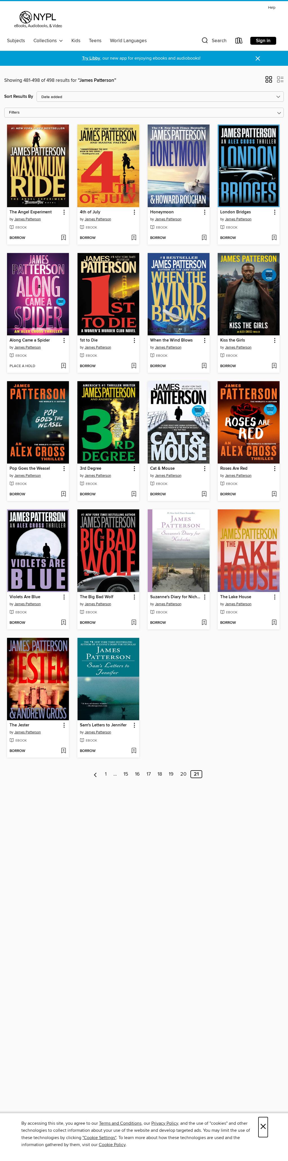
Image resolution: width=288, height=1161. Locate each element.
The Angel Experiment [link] (31, 212)
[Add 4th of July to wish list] (133, 238)
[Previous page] (95, 774)
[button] (213, 41)
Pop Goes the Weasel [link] (30, 468)
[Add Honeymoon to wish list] (204, 238)
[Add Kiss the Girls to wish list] (274, 366)
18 (160, 774)
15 (125, 774)
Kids (75, 41)
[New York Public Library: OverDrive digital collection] (37, 19)
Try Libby (91, 58)
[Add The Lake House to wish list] (274, 623)
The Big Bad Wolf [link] (96, 597)
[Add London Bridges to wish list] (274, 238)
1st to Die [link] (89, 340)
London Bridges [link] (235, 212)
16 (137, 774)
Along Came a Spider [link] (30, 340)
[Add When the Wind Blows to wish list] (204, 366)
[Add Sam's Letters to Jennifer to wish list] (133, 751)
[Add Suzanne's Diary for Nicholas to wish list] (204, 623)
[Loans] (239, 41)
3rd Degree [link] (90, 468)
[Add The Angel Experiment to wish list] (63, 238)
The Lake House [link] (235, 597)
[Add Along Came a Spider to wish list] (63, 366)
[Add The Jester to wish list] (63, 751)
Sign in (263, 41)
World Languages (128, 41)
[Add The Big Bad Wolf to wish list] (133, 623)
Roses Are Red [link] (234, 468)
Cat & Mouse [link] (162, 468)
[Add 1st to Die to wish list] (133, 366)
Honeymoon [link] (162, 212)
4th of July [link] (90, 212)
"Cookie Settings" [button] (99, 1137)
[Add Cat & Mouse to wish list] (204, 494)
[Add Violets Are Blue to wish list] (63, 623)
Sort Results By (18, 96)
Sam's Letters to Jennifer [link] (103, 725)
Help (271, 8)
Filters (14, 112)
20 (183, 774)
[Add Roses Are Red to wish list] (274, 494)
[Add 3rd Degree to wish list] (133, 494)
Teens (95, 41)
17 (149, 774)
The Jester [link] (19, 725)
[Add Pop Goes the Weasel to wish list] (63, 494)
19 (171, 774)
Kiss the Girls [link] (232, 340)
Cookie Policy (112, 1145)
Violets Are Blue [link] (25, 597)
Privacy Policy (164, 1123)
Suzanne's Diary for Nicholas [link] (176, 597)
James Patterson (27, 219)
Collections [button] (46, 41)
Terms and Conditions (120, 1123)
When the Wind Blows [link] (171, 340)
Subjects (16, 41)
